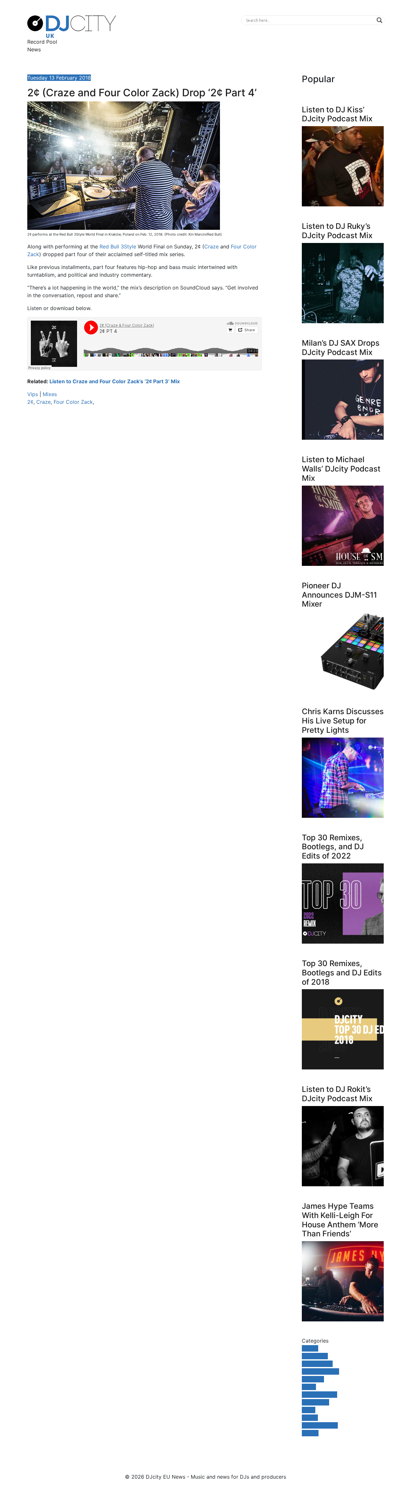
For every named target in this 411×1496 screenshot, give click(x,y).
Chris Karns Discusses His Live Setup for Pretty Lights (343, 721)
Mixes (50, 394)
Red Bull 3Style (118, 246)
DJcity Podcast (320, 1371)
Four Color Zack (73, 402)
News (34, 49)
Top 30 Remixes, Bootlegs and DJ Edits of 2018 (342, 973)
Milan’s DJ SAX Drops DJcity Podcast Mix (341, 347)
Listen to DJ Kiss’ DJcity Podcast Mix (337, 114)
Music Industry (319, 1394)
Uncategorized (320, 1425)
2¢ (30, 402)
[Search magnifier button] (379, 20)
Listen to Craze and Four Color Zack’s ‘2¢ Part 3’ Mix (114, 381)
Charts (310, 1348)
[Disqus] (144, 501)
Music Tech (315, 1402)
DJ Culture (315, 1356)
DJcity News (317, 1364)
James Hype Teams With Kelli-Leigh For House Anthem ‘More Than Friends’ (340, 1219)
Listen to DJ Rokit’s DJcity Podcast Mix (337, 1094)
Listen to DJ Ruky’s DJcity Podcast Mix (337, 230)
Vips (32, 394)
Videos (310, 1433)
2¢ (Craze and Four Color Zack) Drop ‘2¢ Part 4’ (142, 92)
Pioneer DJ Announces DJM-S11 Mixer (339, 595)
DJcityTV (313, 1379)
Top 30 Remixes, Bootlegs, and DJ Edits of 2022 (333, 847)
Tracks (310, 1417)
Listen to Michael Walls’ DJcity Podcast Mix (341, 469)
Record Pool (42, 42)
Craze (211, 246)
